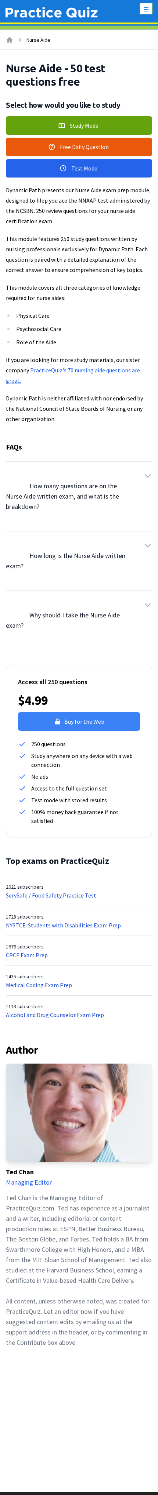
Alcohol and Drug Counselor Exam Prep (55, 1015)
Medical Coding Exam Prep (39, 985)
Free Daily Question (84, 147)
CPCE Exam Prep (27, 955)
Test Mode (84, 168)
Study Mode (84, 125)
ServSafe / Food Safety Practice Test (51, 895)
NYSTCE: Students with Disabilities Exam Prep (63, 925)
